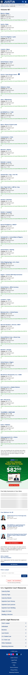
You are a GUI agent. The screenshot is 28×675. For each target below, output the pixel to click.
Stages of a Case (6, 611)
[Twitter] (19, 654)
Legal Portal (14, 660)
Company (14, 662)
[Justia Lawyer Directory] (21, 654)
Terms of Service (14, 667)
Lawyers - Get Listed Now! (14, 580)
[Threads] (15, 654)
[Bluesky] (17, 654)
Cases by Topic (6, 594)
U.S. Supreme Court (20, 4)
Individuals (5, 626)
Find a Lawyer (5, 570)
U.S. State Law (6, 639)
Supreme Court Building (8, 608)
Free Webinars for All (7, 512)
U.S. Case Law (12, 4)
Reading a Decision (7, 614)
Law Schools (5, 633)
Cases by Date (6, 591)
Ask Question (14, 564)
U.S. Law (6, 4)
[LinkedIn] (7, 654)
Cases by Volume (6, 598)
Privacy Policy (14, 670)
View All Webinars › (14, 543)
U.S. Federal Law (6, 636)
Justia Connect (14, 657)
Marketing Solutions (7, 646)
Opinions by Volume (5, 6)
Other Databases (6, 643)
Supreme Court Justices (8, 604)
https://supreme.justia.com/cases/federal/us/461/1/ (14, 20)
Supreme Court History (8, 601)
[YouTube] (9, 654)
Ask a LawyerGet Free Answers (6, 556)
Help (14, 665)
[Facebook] (11, 654)
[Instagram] (13, 654)
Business (4, 630)
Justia (2, 4)
